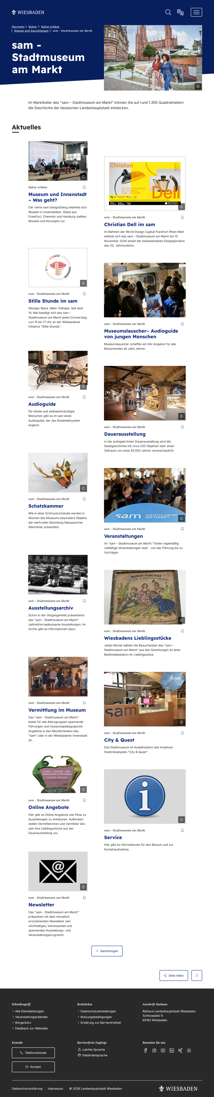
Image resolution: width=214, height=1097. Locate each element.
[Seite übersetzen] (180, 12)
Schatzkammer (46, 506)
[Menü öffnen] (196, 12)
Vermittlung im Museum (57, 710)
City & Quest (119, 740)
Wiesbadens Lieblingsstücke (137, 638)
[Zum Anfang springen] (196, 975)
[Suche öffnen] (168, 12)
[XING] (180, 1050)
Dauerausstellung (125, 434)
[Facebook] (146, 1050)
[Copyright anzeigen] (197, 86)
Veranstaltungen (123, 536)
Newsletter (41, 905)
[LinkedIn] (172, 1050)
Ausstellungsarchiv (50, 608)
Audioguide (42, 404)
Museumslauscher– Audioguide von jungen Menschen (141, 333)
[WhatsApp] (189, 1050)
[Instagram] (154, 1050)
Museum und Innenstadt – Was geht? (57, 197)
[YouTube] (163, 1050)
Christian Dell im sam (129, 224)
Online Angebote (48, 807)
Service (113, 837)
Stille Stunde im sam (52, 301)
